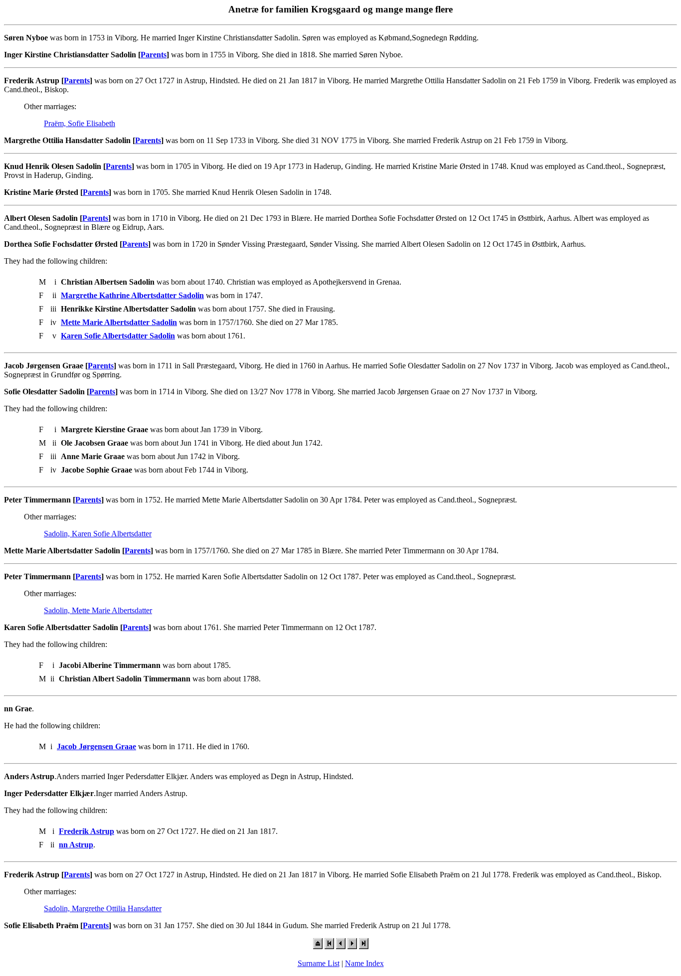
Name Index (364, 963)
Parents (154, 54)
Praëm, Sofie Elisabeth (79, 123)
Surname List (319, 963)
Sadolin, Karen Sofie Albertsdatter (98, 533)
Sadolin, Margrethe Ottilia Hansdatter (103, 908)
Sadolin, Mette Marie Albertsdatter (98, 610)
